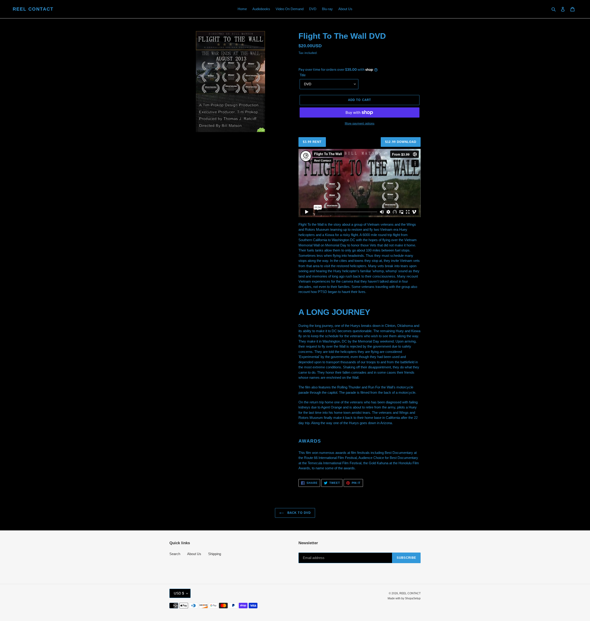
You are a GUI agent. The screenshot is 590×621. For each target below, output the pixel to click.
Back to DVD (298, 513)
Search (174, 554)
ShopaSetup (413, 598)
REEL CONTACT (33, 9)
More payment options (360, 123)
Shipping (214, 554)
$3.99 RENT (312, 142)
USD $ (179, 593)
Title (303, 75)
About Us (194, 554)
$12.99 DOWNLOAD (400, 142)
